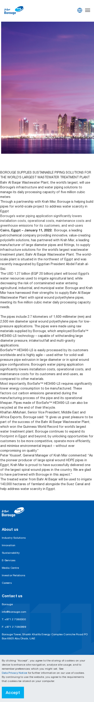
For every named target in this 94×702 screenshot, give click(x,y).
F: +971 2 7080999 (14, 626)
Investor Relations (14, 575)
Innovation (9, 545)
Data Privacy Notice (15, 672)
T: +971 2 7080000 (14, 619)
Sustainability (11, 552)
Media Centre (10, 567)
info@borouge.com (14, 611)
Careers (7, 582)
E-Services (9, 560)
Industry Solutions (14, 537)
